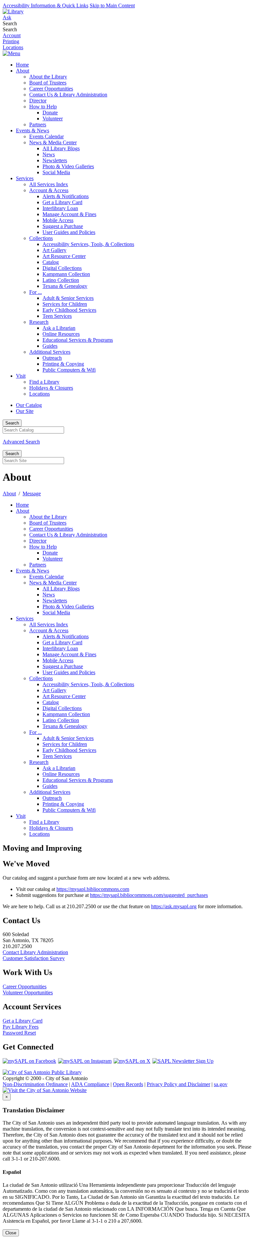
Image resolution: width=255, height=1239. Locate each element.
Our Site (25, 411)
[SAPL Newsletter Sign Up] (183, 1061)
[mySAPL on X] (132, 1061)
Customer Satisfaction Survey (34, 958)
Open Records (128, 1084)
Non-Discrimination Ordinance (35, 1084)
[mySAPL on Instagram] (85, 1061)
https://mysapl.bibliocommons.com (92, 889)
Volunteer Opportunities (28, 992)
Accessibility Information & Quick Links (45, 5)
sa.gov (220, 1084)
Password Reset (19, 1033)
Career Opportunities (24, 986)
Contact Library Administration (35, 952)
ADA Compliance (90, 1084)
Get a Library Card (22, 1021)
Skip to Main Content (112, 5)
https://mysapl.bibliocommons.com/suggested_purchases (149, 895)
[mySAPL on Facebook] (30, 1061)
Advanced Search (21, 441)
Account (12, 35)
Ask (7, 17)
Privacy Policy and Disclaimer (178, 1084)
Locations (13, 47)
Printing (11, 41)
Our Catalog (29, 405)
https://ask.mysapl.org (174, 906)
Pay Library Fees (21, 1027)
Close (10, 1232)
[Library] (13, 11)
